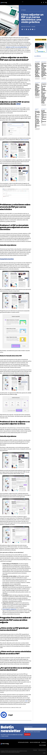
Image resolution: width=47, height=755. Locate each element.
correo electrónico (15, 707)
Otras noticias (37, 61)
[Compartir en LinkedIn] (26, 29)
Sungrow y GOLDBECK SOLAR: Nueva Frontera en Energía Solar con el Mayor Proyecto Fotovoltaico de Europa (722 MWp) (43, 93)
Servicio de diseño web (35, 742)
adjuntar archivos (7, 707)
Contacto (43, 742)
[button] (23, 2)
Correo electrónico (28, 727)
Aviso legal (35, 750)
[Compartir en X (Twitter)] (24, 29)
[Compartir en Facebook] (22, 29)
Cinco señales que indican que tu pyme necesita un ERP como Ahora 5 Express (37, 89)
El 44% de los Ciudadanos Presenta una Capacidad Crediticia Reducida (43, 116)
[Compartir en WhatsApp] (35, 29)
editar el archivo (25, 139)
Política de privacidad (42, 750)
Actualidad (23, 10)
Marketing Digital (37, 109)
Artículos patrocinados (23, 742)
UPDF (26, 701)
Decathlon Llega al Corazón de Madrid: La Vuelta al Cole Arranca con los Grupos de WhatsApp (37, 119)
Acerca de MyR (42, 745)
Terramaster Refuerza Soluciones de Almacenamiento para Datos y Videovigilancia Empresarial (43, 69)
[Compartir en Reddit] (28, 29)
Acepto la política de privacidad (32, 731)
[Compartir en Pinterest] (30, 29)
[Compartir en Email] (33, 29)
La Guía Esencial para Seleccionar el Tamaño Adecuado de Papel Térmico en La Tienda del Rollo (37, 69)
